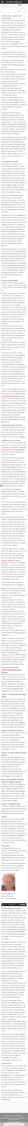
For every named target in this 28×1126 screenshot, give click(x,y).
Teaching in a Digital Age (14, 2)
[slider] (24, 904)
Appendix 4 (22, 437)
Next (26, 1124)
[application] (14, 904)
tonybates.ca (4, 654)
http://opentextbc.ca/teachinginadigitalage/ (13, 449)
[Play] (3, 904)
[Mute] (20, 904)
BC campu (17, 410)
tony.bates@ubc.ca (19, 374)
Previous (1, 1124)
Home (19, 12)
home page (23, 447)
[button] (1, 485)
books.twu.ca (2, 2)
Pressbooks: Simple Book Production (14, 1122)
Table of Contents (24, 12)
